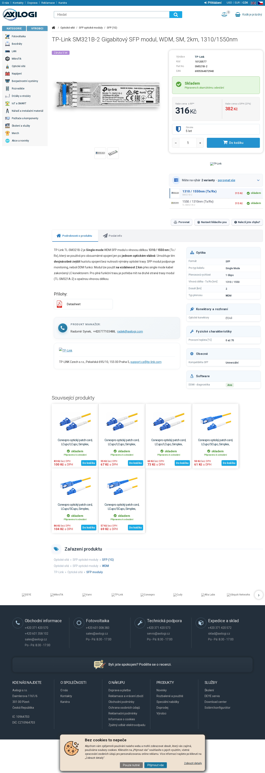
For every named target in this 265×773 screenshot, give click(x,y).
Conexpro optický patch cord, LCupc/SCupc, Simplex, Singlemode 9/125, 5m (75, 509)
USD (229, 2)
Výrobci (37, 28)
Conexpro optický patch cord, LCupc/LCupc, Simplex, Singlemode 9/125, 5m (75, 444)
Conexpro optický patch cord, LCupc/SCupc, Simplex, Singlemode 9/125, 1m (215, 444)
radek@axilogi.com (130, 331)
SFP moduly (94, 572)
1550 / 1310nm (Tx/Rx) (197, 201)
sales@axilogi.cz (36, 639)
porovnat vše (226, 180)
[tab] (75, 236)
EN (252, 3)
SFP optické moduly (91, 27)
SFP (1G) (112, 27)
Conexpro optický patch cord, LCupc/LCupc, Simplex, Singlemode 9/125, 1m (122, 444)
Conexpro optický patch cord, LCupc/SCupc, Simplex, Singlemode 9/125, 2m (122, 509)
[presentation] (75, 236)
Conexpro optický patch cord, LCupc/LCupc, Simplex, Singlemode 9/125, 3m (168, 444)
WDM (105, 566)
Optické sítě (67, 27)
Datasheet (74, 304)
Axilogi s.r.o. (26, 14)
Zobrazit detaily (193, 763)
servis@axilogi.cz (158, 633)
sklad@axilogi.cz (219, 633)
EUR (237, 2)
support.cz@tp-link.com (145, 362)
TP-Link (199, 56)
